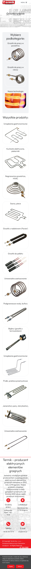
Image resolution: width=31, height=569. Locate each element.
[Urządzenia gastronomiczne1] (15, 358)
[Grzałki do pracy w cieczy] (15, 72)
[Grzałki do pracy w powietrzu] (15, 48)
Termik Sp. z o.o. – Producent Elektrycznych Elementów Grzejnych (13, 543)
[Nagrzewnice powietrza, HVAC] (15, 181)
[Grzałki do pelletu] (15, 256)
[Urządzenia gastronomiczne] (15, 126)
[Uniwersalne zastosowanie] (15, 281)
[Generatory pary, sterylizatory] (15, 408)
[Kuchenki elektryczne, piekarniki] (15, 154)
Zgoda (11, 566)
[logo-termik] (8, 1)
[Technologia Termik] (15, 94)
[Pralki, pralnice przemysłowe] (15, 383)
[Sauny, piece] (15, 206)
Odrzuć (20, 566)
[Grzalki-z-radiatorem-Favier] (15, 231)
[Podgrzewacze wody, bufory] (15, 306)
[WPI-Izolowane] (15, 333)
